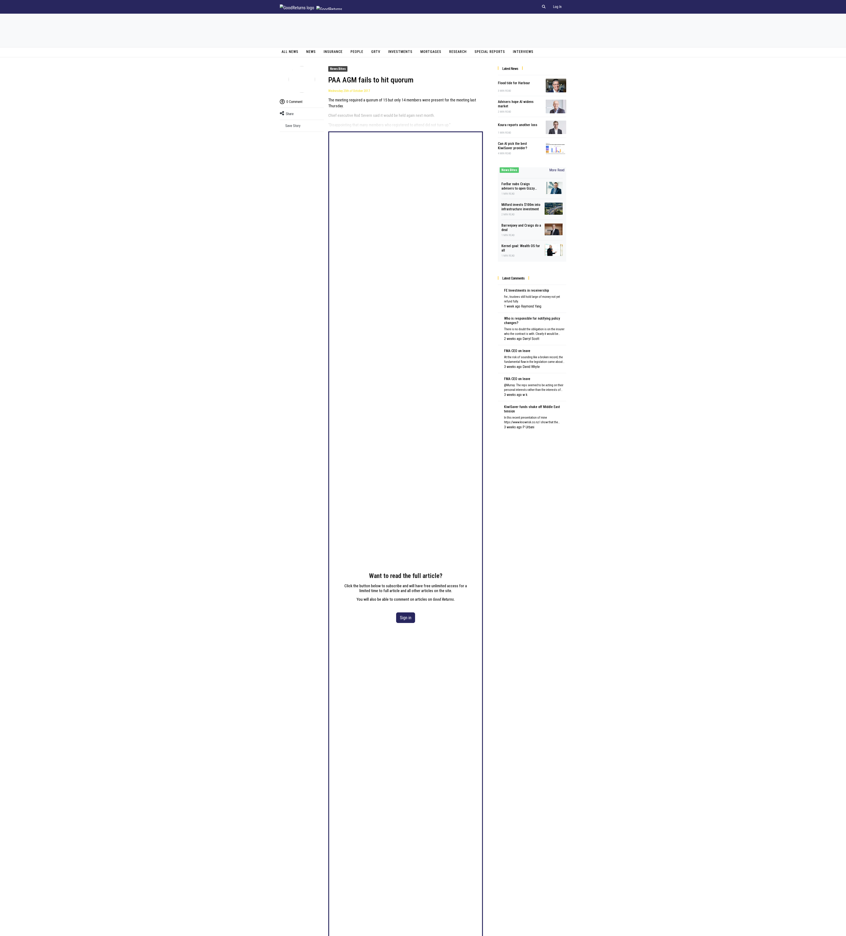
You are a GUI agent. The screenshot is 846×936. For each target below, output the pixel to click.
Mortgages (430, 52)
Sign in (405, 617)
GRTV (375, 52)
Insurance (333, 52)
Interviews (523, 52)
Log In (557, 7)
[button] (543, 7)
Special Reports (490, 52)
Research (458, 52)
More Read (556, 170)
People (357, 52)
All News (290, 52)
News (311, 52)
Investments (400, 52)
